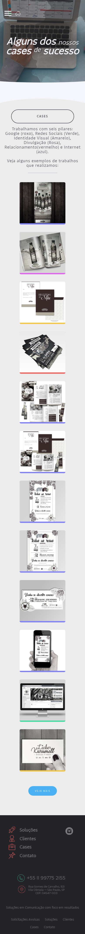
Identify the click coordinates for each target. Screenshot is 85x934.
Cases (26, 846)
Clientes (28, 838)
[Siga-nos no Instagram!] (69, 831)
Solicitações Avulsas (25, 919)
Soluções (29, 829)
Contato (28, 855)
